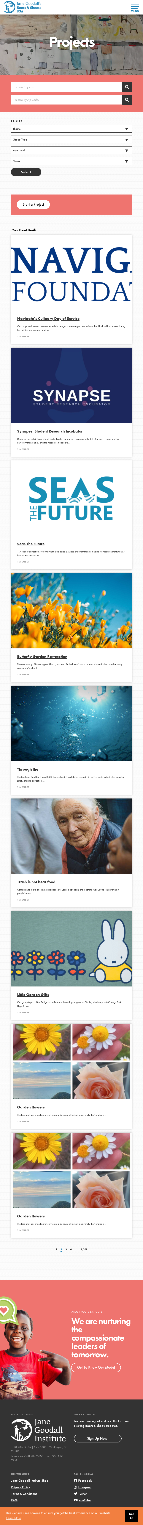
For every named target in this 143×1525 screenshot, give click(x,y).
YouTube (85, 1500)
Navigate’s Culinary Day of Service (48, 318)
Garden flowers (31, 1107)
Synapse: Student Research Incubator (50, 431)
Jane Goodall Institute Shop (29, 1480)
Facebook (85, 1480)
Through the (27, 769)
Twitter (82, 1494)
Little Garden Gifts (33, 994)
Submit (26, 172)
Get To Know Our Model (96, 1367)
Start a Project (33, 204)
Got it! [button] (131, 1516)
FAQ (14, 1500)
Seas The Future (31, 543)
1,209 (84, 1249)
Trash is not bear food (36, 882)
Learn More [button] (13, 1518)
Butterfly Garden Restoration (42, 656)
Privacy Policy (20, 1487)
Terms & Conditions (24, 1494)
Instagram (84, 1487)
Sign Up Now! (97, 1438)
